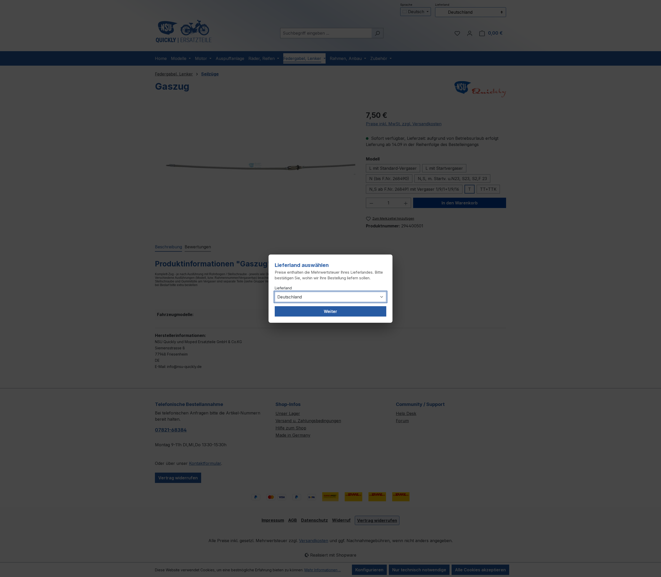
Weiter (330, 311)
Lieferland (283, 288)
